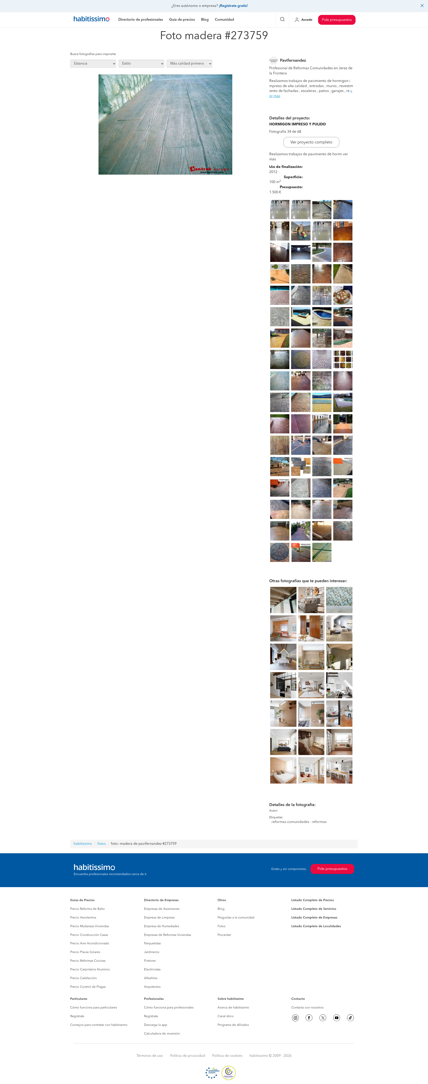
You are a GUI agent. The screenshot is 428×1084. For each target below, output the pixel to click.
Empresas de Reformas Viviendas (167, 935)
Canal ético (226, 1016)
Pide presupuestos (337, 20)
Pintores (150, 960)
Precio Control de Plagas (88, 986)
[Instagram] (295, 1018)
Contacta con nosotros (307, 1007)
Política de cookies (227, 1056)
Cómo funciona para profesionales (168, 1007)
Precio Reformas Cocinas (87, 960)
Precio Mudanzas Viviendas (89, 926)
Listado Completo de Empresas (314, 917)
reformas (319, 822)
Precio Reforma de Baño (87, 908)
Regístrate (77, 1016)
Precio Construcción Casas (89, 935)
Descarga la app (155, 1025)
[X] (323, 1018)
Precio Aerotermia (83, 917)
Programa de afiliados (233, 1025)
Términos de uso (149, 1056)
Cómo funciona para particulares (93, 1007)
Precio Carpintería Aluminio (90, 969)
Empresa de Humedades (161, 926)
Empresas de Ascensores (161, 908)
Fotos (221, 926)
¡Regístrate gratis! (233, 6)
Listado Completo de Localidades (316, 926)
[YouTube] (337, 1018)
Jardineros (151, 952)
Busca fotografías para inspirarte (93, 54)
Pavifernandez (293, 61)
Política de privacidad (187, 1056)
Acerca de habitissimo (233, 1007)
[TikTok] (350, 1018)
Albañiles (150, 978)
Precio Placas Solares (85, 952)
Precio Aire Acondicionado (89, 943)
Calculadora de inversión (162, 1033)
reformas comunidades (290, 822)
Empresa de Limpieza (159, 917)
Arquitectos (152, 986)
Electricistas (152, 969)
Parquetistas (152, 943)
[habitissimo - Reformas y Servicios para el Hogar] (92, 19)
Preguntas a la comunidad (236, 917)
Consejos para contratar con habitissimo (99, 1025)
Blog (221, 908)
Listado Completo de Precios (312, 900)
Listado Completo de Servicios (313, 908)
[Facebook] (309, 1018)
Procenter (224, 935)
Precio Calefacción (83, 978)
